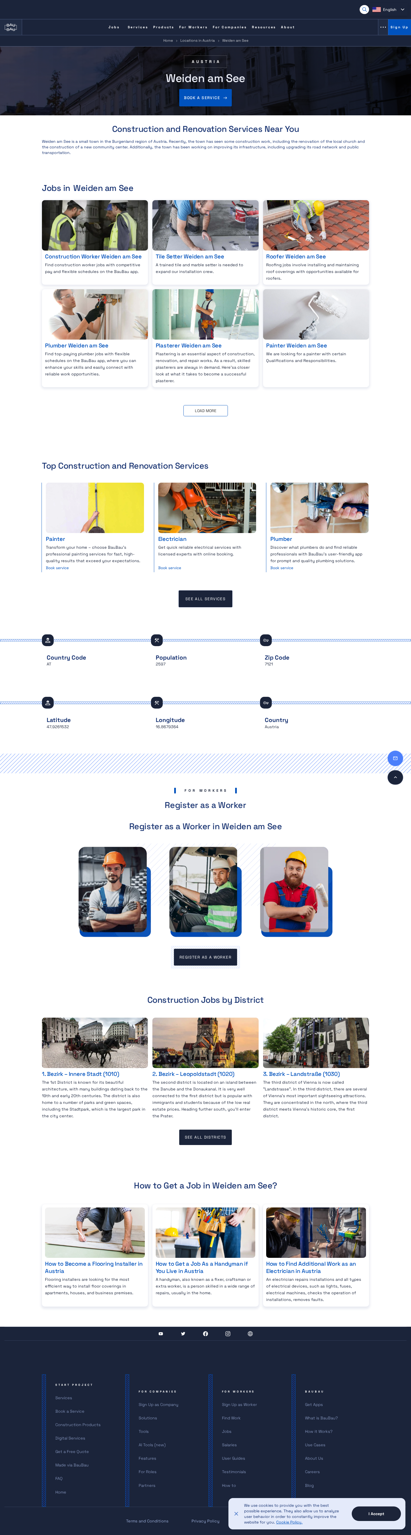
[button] (388, 9)
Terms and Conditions (147, 1521)
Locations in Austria (197, 40)
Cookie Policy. (289, 1522)
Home (168, 40)
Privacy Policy (205, 1521)
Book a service (202, 97)
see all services (205, 598)
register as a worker (205, 957)
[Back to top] (395, 777)
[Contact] (395, 758)
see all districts (205, 1137)
